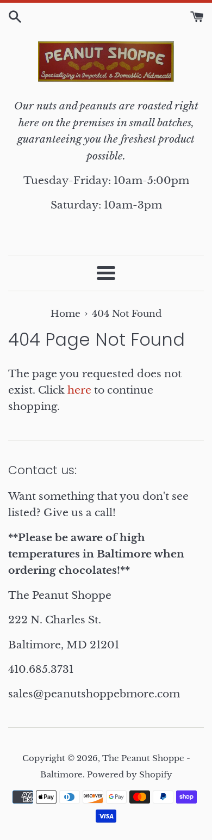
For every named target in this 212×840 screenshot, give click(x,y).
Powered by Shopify (129, 774)
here (79, 390)
